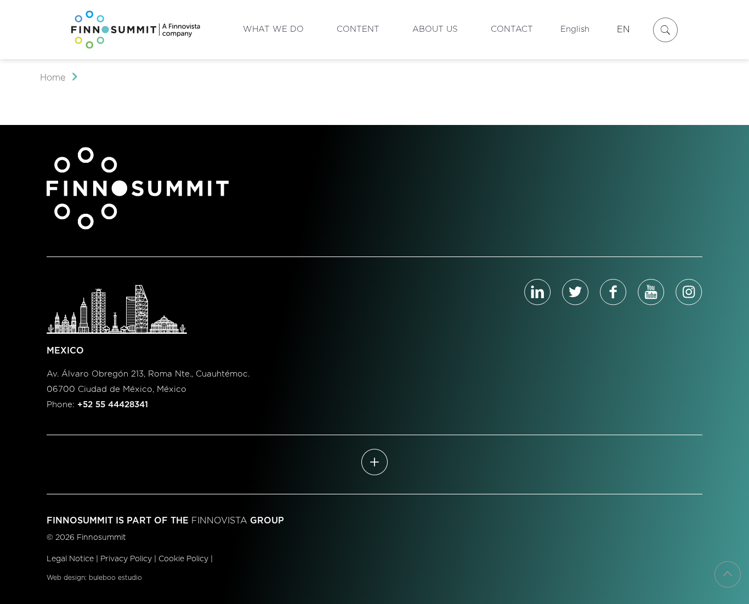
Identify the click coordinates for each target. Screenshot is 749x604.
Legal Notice (70, 559)
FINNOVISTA (219, 520)
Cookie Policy (183, 559)
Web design (66, 577)
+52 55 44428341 (112, 405)
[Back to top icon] (727, 574)
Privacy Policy (126, 559)
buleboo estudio (115, 577)
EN (623, 29)
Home (52, 77)
